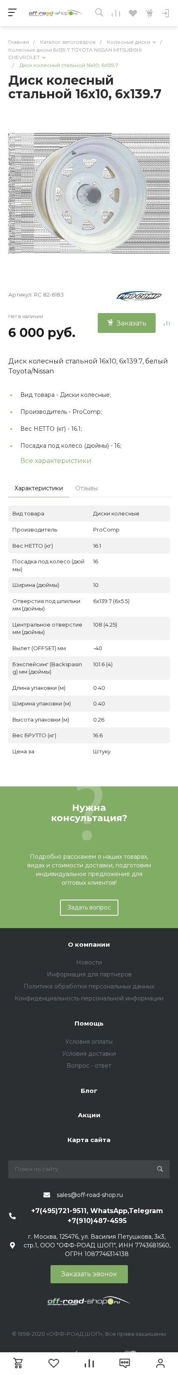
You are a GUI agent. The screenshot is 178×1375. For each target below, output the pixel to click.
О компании (89, 944)
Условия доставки (89, 1053)
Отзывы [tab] (86, 488)
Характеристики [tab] (38, 488)
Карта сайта (89, 1140)
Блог (89, 1091)
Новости (89, 962)
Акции (89, 1115)
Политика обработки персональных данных (89, 986)
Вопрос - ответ (89, 1065)
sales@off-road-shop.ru (90, 1195)
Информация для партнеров (89, 974)
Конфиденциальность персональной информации (89, 998)
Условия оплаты (89, 1041)
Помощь (89, 1023)
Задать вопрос (89, 907)
